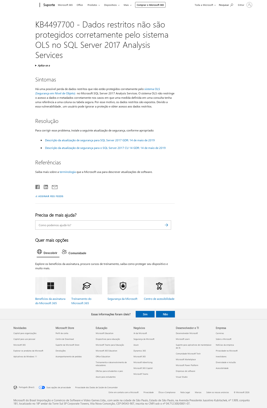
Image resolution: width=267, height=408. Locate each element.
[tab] (48, 252)
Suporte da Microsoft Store (67, 344)
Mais (126, 4)
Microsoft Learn (183, 339)
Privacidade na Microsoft (227, 350)
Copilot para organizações (25, 333)
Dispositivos (110, 4)
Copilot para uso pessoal (24, 339)
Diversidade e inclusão (226, 362)
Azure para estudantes (106, 376)
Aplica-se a (44, 65)
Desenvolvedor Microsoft (187, 333)
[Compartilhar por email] (53, 186)
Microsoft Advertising (143, 362)
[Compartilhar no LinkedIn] (44, 186)
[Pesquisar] (166, 225)
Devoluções (61, 350)
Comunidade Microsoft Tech (188, 353)
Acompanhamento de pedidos (69, 356)
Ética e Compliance (167, 392)
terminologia (68, 172)
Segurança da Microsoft (122, 299)
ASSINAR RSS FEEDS (50, 196)
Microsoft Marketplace (186, 359)
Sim (145, 314)
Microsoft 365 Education (106, 350)
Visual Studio (181, 376)
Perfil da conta (62, 333)
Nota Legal (185, 392)
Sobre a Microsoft (223, 339)
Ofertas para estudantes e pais (109, 371)
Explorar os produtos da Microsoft (28, 350)
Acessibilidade (222, 368)
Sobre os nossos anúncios (217, 392)
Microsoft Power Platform (187, 365)
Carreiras (220, 333)
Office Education (103, 356)
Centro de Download (65, 339)
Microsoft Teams (141, 374)
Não (165, 314)
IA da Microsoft (140, 333)
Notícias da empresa (225, 344)
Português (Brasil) (26, 387)
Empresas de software (185, 371)
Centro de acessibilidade (159, 299)
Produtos (92, 4)
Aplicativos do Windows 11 (25, 356)
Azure (136, 344)
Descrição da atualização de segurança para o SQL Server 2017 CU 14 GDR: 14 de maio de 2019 (105, 148)
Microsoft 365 (65, 4)
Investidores (221, 356)
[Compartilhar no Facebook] (37, 186)
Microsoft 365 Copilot (143, 368)
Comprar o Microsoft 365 (150, 4)
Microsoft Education (104, 333)
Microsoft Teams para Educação (110, 344)
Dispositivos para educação (108, 339)
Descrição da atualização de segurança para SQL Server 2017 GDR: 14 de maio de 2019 (100, 140)
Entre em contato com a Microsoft (124, 392)
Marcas (198, 392)
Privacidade (148, 392)
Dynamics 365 (140, 350)
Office (80, 4)
